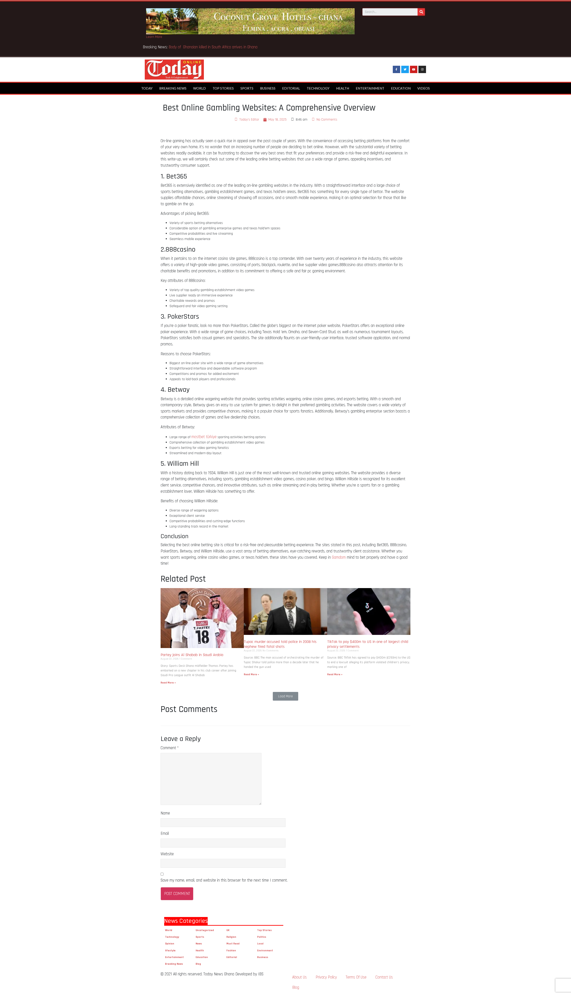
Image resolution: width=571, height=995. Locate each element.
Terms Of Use (356, 977)
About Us (299, 977)
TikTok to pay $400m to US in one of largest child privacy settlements (367, 644)
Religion (231, 937)
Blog (198, 964)
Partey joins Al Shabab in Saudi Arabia (192, 654)
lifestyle (170, 950)
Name (165, 813)
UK (228, 930)
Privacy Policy (326, 977)
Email (165, 833)
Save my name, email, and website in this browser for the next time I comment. (224, 880)
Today (147, 88)
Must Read (233, 943)
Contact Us (384, 977)
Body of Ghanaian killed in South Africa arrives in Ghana (214, 47)
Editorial (291, 88)
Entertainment (370, 88)
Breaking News (172, 88)
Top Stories (223, 88)
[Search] (421, 12)
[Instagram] (422, 69)
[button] (285, 696)
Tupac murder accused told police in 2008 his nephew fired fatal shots (280, 644)
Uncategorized (205, 930)
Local (260, 943)
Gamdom (339, 557)
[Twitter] (405, 69)
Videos (423, 88)
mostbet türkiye (204, 436)
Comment (170, 748)
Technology (318, 88)
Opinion (169, 943)
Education (401, 88)
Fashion (231, 950)
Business (267, 88)
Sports (246, 88)
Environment (265, 950)
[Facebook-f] (396, 69)
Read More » (168, 682)
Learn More (154, 37)
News (199, 943)
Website (167, 854)
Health (342, 88)
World (199, 88)
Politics (261, 937)
